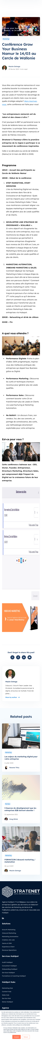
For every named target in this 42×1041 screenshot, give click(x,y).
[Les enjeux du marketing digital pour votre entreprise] (21, 747)
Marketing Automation (10, 936)
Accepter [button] (16, 1037)
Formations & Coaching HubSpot (14, 976)
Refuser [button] (26, 1037)
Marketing (6, 39)
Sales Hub (5, 995)
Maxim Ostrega (14, 66)
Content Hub (6, 991)
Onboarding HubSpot (9, 969)
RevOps (7, 804)
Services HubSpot (8, 972)
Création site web (8, 940)
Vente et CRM (7, 943)
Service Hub (6, 998)
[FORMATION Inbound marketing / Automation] (21, 850)
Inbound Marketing (9, 933)
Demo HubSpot (7, 1002)
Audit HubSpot (7, 962)
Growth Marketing (8, 930)
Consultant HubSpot (9, 966)
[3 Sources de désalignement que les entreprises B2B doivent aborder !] (21, 799)
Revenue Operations (9, 950)
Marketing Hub (7, 988)
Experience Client (8, 947)
